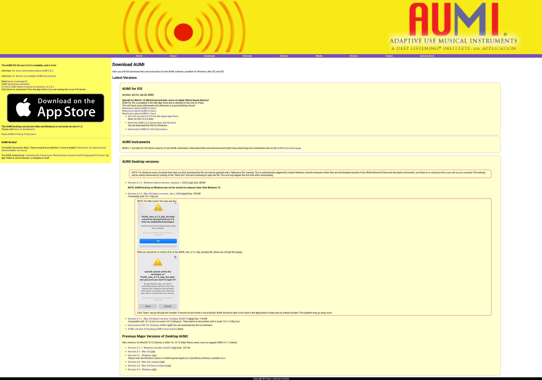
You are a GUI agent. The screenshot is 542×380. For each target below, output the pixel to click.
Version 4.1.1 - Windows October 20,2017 (149, 347)
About (173, 56)
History (354, 56)
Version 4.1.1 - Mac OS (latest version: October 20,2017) (158, 318)
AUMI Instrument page (289, 148)
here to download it (24, 129)
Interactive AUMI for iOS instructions (147, 129)
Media (319, 56)
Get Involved (427, 56)
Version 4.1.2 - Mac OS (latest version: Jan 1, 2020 (154, 193)
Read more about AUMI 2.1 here (139, 113)
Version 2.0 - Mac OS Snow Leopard (147, 365)
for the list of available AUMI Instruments (34, 76)
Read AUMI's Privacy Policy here (18, 134)
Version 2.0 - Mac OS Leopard (143, 362)
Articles (284, 56)
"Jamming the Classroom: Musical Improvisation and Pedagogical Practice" (65, 155)
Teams (389, 56)
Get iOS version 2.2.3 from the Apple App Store (153, 116)
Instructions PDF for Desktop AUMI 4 (148, 325)
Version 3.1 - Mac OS (139, 351)
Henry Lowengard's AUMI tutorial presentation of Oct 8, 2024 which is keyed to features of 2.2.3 (27, 84)
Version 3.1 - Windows (139, 355)
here (222, 358)
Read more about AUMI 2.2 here (139, 111)
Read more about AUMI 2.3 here (139, 108)
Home (139, 56)
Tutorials (247, 56)
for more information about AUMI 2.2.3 (32, 70)
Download (209, 56)
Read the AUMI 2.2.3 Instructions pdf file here (152, 122)
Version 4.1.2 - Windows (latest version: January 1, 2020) (158, 182)
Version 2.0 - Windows (139, 369)
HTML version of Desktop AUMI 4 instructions (152, 329)
